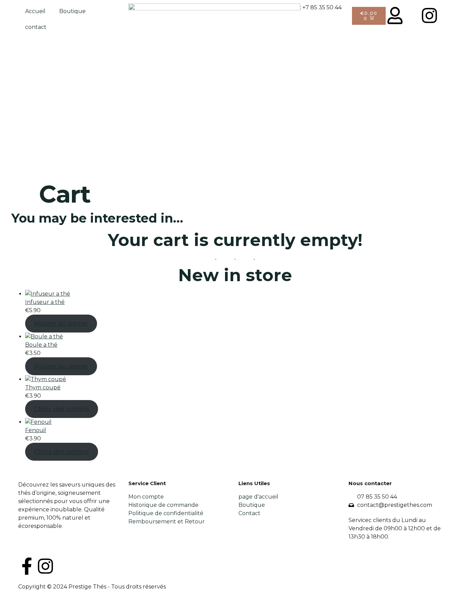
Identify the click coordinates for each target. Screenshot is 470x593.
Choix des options (61, 409)
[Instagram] (45, 566)
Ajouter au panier (61, 323)
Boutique (72, 11)
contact (35, 27)
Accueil (35, 11)
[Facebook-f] (26, 566)
